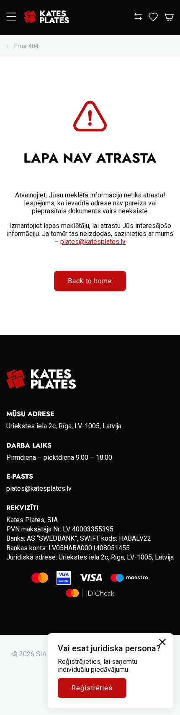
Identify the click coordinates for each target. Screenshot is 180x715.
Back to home (90, 281)
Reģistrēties (92, 688)
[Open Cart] (169, 17)
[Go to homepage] (46, 17)
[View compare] (138, 18)
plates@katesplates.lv (93, 242)
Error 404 (26, 46)
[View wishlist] (153, 19)
